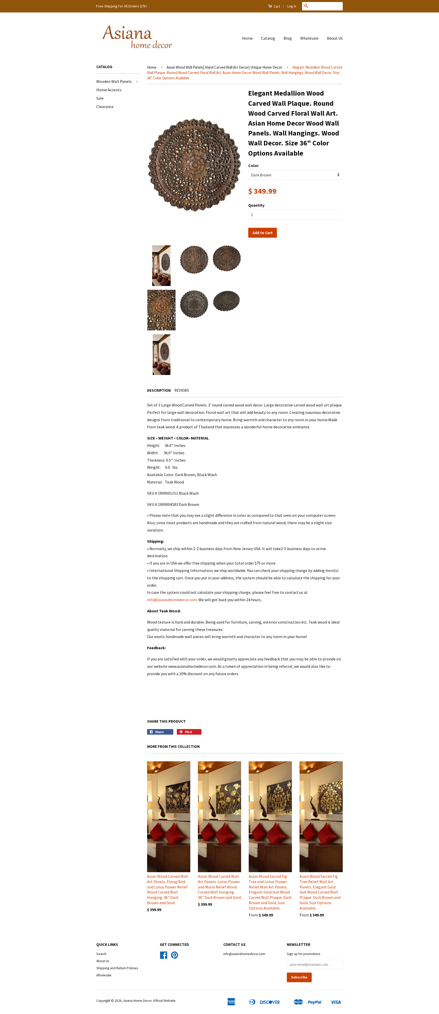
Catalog (268, 38)
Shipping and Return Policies (117, 968)
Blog (288, 38)
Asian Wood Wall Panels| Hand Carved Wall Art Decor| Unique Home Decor (224, 67)
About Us (335, 38)
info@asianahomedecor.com (172, 599)
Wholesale (309, 38)
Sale (100, 98)
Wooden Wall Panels (114, 81)
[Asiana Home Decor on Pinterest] (174, 957)
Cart (276, 6)
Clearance (105, 106)
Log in (291, 6)
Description (159, 390)
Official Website (164, 1000)
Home (247, 38)
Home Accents (108, 89)
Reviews (182, 390)
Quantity (256, 205)
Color (253, 165)
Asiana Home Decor (137, 1000)
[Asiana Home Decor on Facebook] (163, 957)
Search (101, 954)
